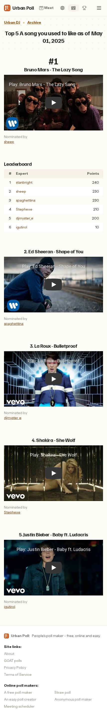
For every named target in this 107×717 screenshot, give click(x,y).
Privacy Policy (15, 667)
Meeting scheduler (19, 706)
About (9, 653)
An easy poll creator (20, 699)
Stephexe (24, 209)
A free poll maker (18, 692)
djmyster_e (24, 218)
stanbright (24, 182)
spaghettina (25, 200)
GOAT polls (13, 660)
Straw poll (62, 692)
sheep (9, 141)
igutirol (21, 227)
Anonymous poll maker (73, 699)
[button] (99, 8)
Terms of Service (18, 674)
